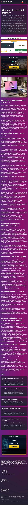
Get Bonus (20, 50)
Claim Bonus (14, 67)
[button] (14, 65)
